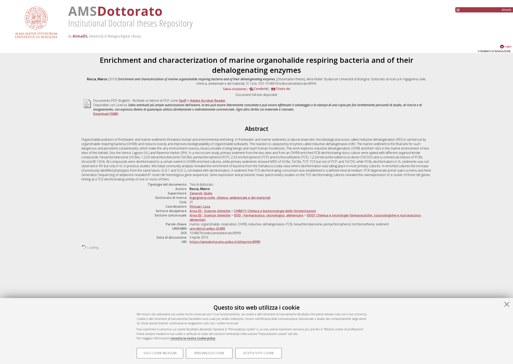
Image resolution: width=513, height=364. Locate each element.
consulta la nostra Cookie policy (192, 338)
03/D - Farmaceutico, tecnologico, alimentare (268, 215)
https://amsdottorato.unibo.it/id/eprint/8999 (225, 242)
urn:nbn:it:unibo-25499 (207, 228)
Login (508, 46)
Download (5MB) (105, 114)
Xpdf (182, 100)
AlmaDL (507, 10)
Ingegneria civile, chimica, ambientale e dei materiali (230, 197)
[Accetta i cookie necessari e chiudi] (507, 304)
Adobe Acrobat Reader (208, 100)
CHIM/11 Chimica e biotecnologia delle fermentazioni (275, 211)
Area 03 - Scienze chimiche (210, 211)
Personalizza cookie (209, 353)
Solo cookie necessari (160, 353)
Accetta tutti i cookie (258, 353)
